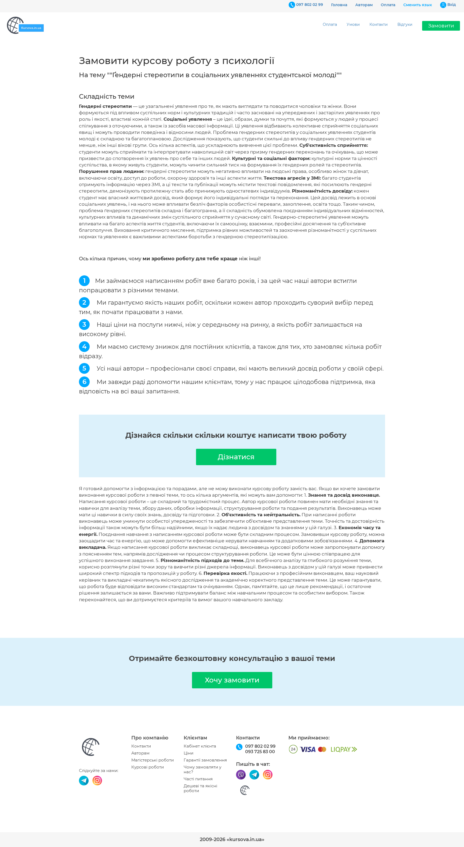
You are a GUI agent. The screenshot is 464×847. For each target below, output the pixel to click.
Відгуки (404, 24)
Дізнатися (236, 457)
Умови (353, 24)
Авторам (364, 4)
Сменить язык (417, 4)
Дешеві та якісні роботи (200, 788)
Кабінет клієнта (200, 746)
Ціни (188, 753)
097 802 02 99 (309, 4)
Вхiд (451, 4)
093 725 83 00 (260, 751)
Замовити (441, 26)
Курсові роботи (147, 767)
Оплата (388, 4)
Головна (339, 4)
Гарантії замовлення (205, 760)
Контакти (378, 24)
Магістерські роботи (152, 760)
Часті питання (198, 779)
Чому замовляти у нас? (202, 769)
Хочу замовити (232, 680)
